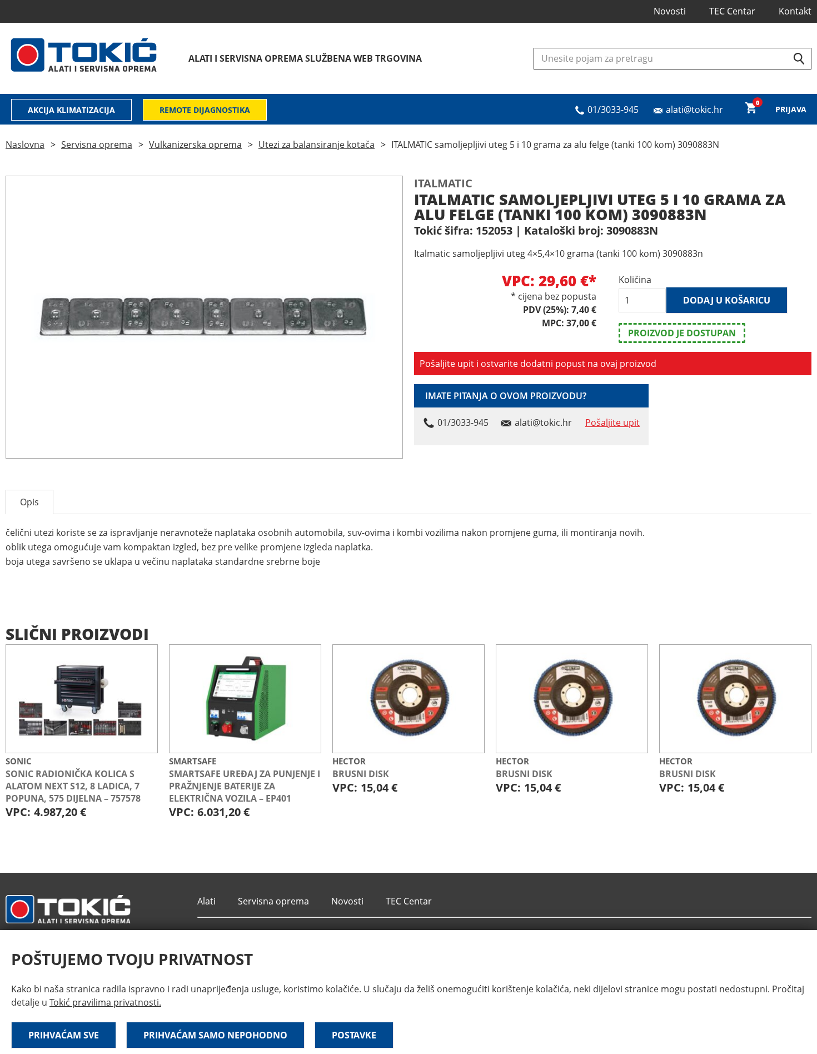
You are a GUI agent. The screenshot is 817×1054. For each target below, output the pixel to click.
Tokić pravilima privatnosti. (105, 1002)
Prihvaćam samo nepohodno (215, 1035)
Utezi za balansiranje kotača (316, 144)
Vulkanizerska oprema (195, 144)
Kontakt (795, 11)
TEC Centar (732, 11)
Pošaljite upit (612, 422)
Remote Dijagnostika (205, 110)
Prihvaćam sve (63, 1035)
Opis (29, 502)
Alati (206, 901)
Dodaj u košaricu (726, 300)
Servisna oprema (96, 144)
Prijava (790, 109)
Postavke (354, 1035)
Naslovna (25, 144)
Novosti (670, 11)
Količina (635, 280)
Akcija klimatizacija (71, 110)
